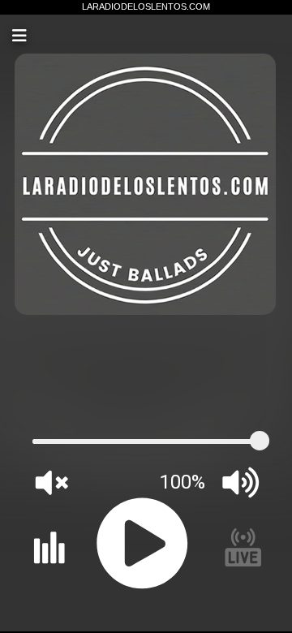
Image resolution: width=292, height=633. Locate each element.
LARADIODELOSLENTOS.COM (146, 6)
